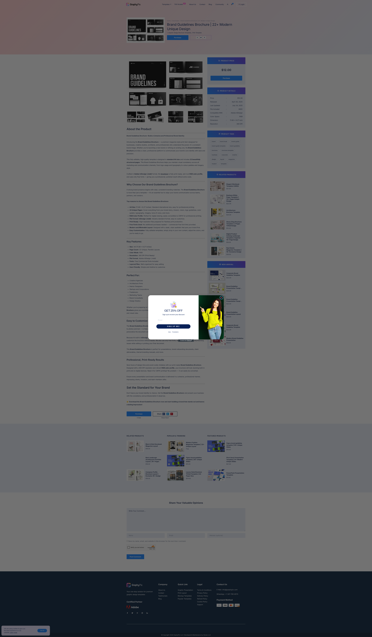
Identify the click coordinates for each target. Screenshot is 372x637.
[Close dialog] (221, 297)
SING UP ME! (173, 326)
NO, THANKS (173, 332)
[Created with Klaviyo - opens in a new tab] (186, 340)
